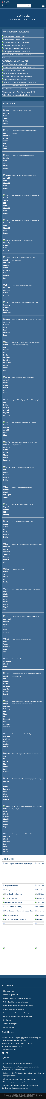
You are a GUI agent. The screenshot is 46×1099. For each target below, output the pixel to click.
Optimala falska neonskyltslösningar (15, 1002)
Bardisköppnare (8, 1027)
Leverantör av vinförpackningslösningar (17, 1013)
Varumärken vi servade (21, 19)
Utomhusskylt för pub (10, 995)
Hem (9, 19)
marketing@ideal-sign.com (13, 1046)
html (31, 1097)
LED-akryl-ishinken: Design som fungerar (17, 1063)
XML (36, 1097)
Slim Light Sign (8, 991)
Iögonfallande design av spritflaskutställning (18, 1005)
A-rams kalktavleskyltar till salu (14, 1009)
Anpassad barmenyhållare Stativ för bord (17, 1016)
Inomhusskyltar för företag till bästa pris (17, 998)
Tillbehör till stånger (9, 1024)
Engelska (7, 2)
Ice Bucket (7, 1020)
